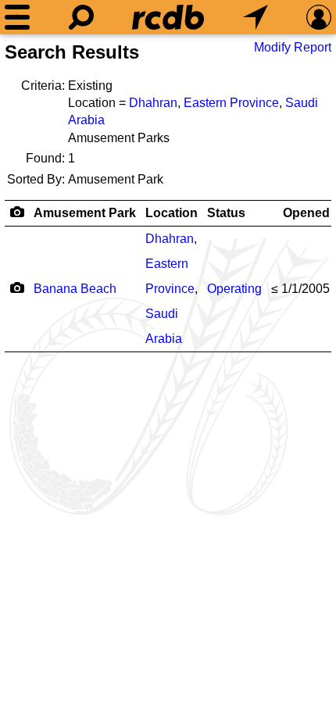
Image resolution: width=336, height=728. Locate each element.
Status (226, 212)
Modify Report (292, 47)
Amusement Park (85, 212)
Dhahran (153, 102)
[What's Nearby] (255, 17)
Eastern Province (231, 102)
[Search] (81, 17)
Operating (234, 288)
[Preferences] (318, 17)
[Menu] (17, 17)
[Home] (168, 17)
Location (171, 212)
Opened (306, 212)
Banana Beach (75, 288)
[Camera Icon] (16, 287)
